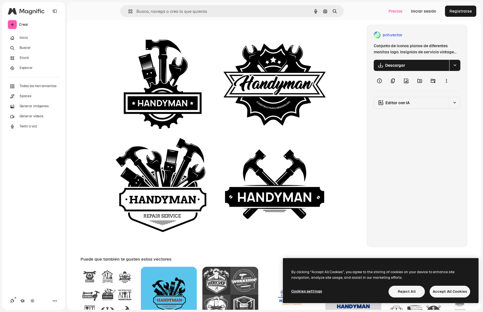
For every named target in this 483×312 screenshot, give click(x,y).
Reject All (407, 291)
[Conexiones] (12, 300)
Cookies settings (306, 291)
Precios (395, 11)
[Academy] (22, 300)
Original (137, 35)
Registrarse (460, 11)
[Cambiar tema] (32, 300)
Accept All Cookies (450, 291)
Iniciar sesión (423, 11)
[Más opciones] (446, 81)
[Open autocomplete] (128, 11)
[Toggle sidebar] (54, 11)
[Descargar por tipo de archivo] (454, 65)
